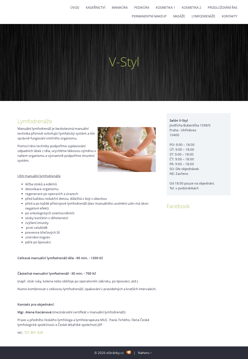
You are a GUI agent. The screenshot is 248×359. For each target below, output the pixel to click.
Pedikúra (141, 7)
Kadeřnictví (95, 7)
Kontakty (229, 16)
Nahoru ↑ (145, 352)
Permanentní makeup (149, 16)
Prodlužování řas (222, 7)
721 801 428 (33, 332)
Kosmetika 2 (191, 7)
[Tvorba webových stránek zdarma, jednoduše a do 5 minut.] (129, 352)
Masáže (179, 16)
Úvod (74, 7)
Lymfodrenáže (203, 16)
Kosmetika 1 (165, 7)
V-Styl (124, 61)
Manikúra (120, 7)
